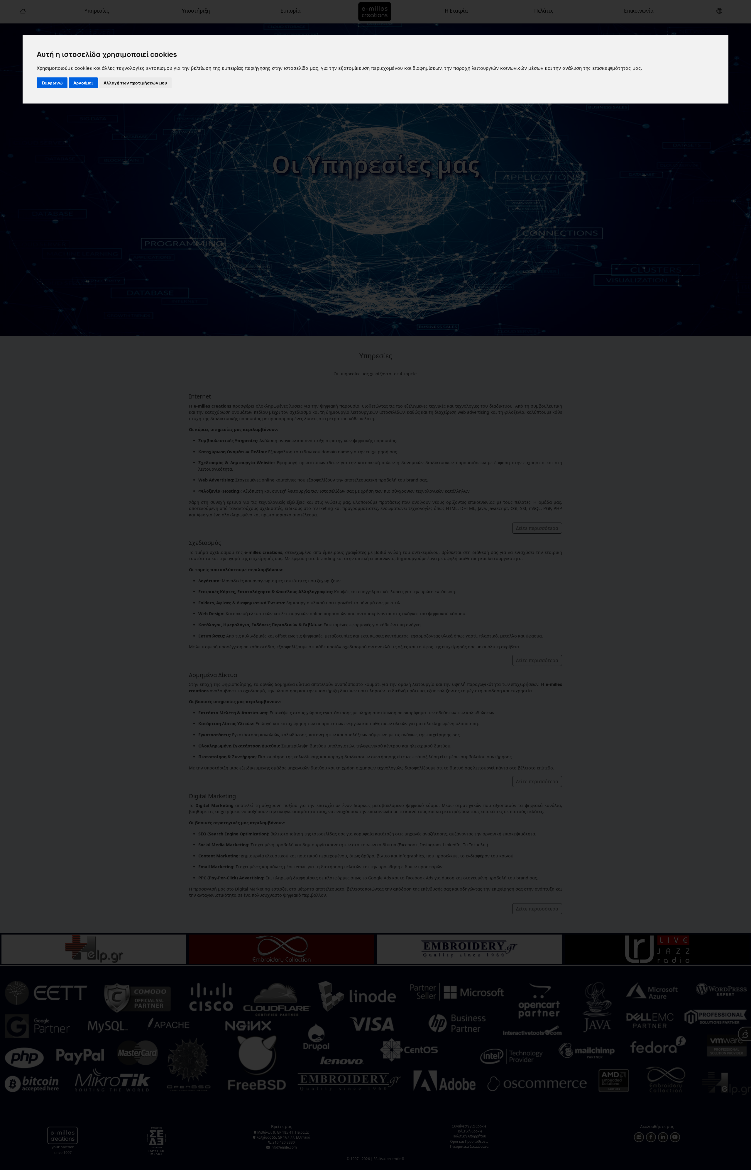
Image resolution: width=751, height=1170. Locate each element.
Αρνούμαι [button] (83, 82)
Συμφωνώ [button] (52, 82)
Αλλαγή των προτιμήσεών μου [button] (135, 82)
